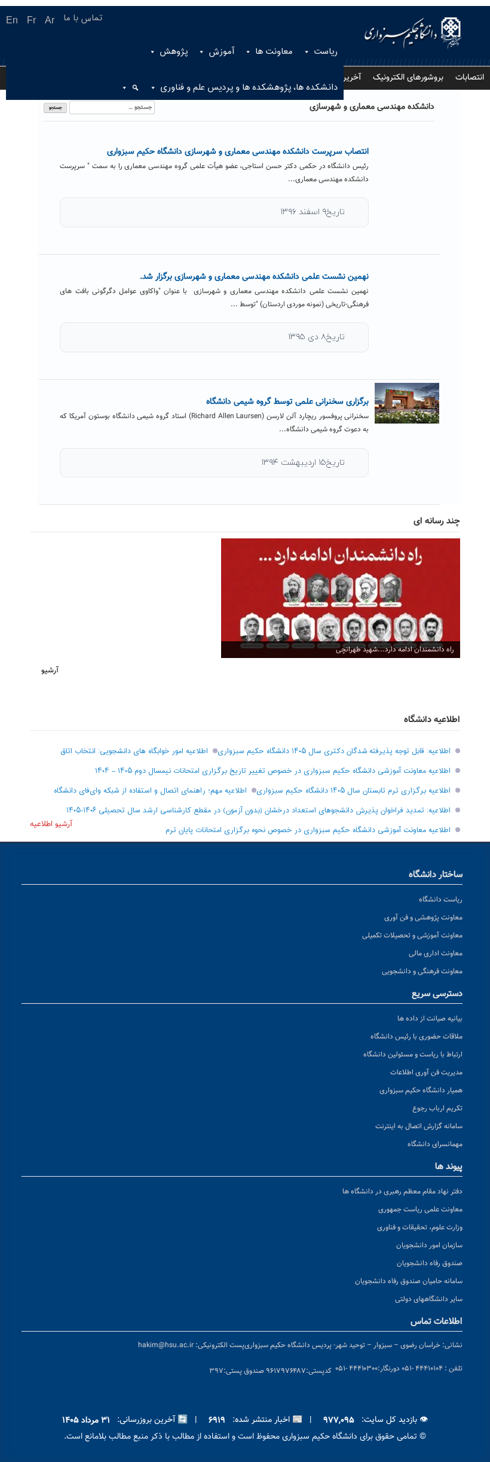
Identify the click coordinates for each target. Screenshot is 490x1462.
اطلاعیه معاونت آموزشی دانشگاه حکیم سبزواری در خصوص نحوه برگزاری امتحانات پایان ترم (308, 830)
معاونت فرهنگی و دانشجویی (422, 971)
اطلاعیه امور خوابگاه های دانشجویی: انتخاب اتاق (134, 751)
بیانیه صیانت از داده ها (430, 1018)
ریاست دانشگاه (441, 899)
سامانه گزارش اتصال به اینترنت (419, 1126)
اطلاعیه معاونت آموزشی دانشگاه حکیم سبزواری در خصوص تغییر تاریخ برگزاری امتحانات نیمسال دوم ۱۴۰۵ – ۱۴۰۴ (273, 771)
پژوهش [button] (174, 52)
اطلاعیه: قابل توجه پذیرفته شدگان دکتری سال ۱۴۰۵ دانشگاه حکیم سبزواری (334, 751)
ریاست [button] (326, 52)
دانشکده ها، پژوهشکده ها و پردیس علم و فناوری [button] (249, 88)
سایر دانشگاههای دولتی (429, 1299)
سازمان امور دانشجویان (429, 1245)
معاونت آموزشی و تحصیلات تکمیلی (412, 935)
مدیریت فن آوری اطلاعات (426, 1072)
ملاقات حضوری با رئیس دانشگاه (416, 1036)
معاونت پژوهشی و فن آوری (423, 917)
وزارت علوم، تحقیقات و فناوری (420, 1227)
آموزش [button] (221, 52)
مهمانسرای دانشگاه (435, 1144)
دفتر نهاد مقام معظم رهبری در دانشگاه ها (402, 1191)
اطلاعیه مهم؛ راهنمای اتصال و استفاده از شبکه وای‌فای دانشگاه (150, 791)
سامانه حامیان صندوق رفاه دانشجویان (409, 1281)
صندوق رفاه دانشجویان (430, 1263)
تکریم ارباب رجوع (437, 1108)
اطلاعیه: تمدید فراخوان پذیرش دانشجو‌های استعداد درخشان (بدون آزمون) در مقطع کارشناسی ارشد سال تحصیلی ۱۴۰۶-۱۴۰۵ (258, 811)
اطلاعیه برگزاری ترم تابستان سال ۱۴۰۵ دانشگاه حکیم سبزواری (353, 791)
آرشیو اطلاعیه (51, 824)
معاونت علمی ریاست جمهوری (420, 1209)
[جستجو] (131, 88)
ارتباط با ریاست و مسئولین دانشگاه (413, 1054)
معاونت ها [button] (274, 52)
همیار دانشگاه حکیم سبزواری (421, 1090)
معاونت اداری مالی (436, 953)
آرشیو (50, 671)
